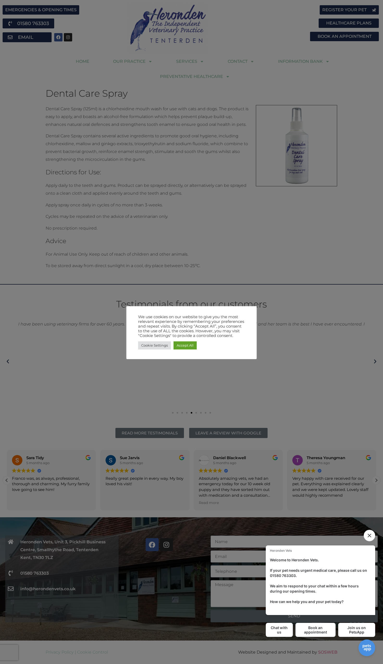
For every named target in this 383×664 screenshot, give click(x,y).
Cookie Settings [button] (154, 345)
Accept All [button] (185, 345)
